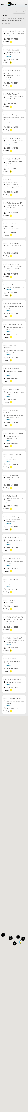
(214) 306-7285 (12, 547)
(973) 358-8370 (12, 253)
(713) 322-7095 (12, 506)
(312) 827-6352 (12, 127)
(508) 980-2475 (12, 232)
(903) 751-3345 (12, 589)
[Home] (8, 4)
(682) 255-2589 (12, 485)
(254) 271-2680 (12, 606)
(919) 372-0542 (12, 293)
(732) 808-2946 (12, 274)
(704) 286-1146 (12, 358)
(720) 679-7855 (12, 39)
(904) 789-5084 (12, 83)
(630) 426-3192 (12, 148)
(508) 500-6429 (12, 192)
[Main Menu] (26, 4)
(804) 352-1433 (12, 687)
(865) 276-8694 (12, 464)
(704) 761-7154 (12, 313)
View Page (6, 41)
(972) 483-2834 (12, 568)
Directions (8, 36)
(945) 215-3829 (12, 627)
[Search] (24, 11)
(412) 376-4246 (12, 422)
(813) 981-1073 (12, 104)
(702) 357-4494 (12, 213)
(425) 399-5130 (12, 708)
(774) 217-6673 (12, 169)
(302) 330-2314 (12, 60)
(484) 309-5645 (12, 443)
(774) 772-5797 (12, 334)
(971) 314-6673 (12, 399)
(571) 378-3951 (12, 648)
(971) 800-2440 (12, 378)
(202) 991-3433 (12, 669)
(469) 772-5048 (12, 527)
